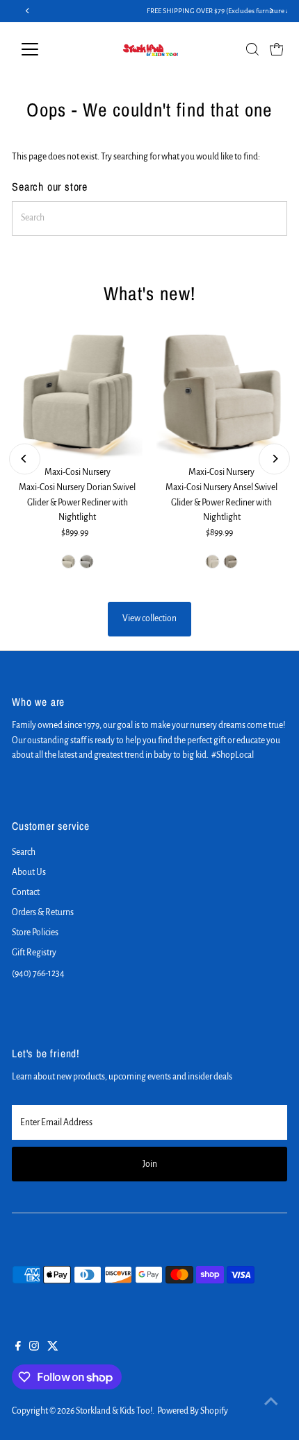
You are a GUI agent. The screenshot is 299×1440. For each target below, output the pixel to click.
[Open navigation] (44, 49)
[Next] (274, 458)
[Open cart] (277, 49)
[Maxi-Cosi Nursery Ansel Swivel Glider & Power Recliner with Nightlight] (221, 395)
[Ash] (86, 562)
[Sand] (213, 562)
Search (23, 852)
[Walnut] (231, 562)
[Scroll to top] (271, 1402)
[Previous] (24, 458)
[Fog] (68, 562)
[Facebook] (18, 1347)
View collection (149, 618)
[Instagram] (34, 1347)
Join (150, 1164)
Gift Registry (34, 952)
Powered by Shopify (192, 1411)
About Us (29, 872)
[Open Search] (252, 49)
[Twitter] (53, 1347)
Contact (26, 892)
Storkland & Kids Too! (114, 1411)
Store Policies (35, 932)
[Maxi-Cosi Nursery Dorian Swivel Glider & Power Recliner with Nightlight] (77, 395)
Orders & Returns (43, 912)
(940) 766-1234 (38, 973)
